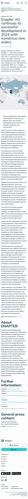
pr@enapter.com (11, 426)
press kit (18, 317)
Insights (3, 466)
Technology (4, 454)
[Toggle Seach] (22, 3)
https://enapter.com (13, 389)
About (2, 463)
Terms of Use (4, 488)
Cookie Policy (14, 486)
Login (15, 449)
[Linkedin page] (2, 480)
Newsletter (15, 445)
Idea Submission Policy (17, 488)
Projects (3, 459)
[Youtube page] (6, 480)
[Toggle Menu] (26, 3)
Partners (3, 461)
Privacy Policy (4, 486)
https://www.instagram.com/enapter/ (12, 408)
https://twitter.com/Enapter (15, 391)
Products (3, 456)
